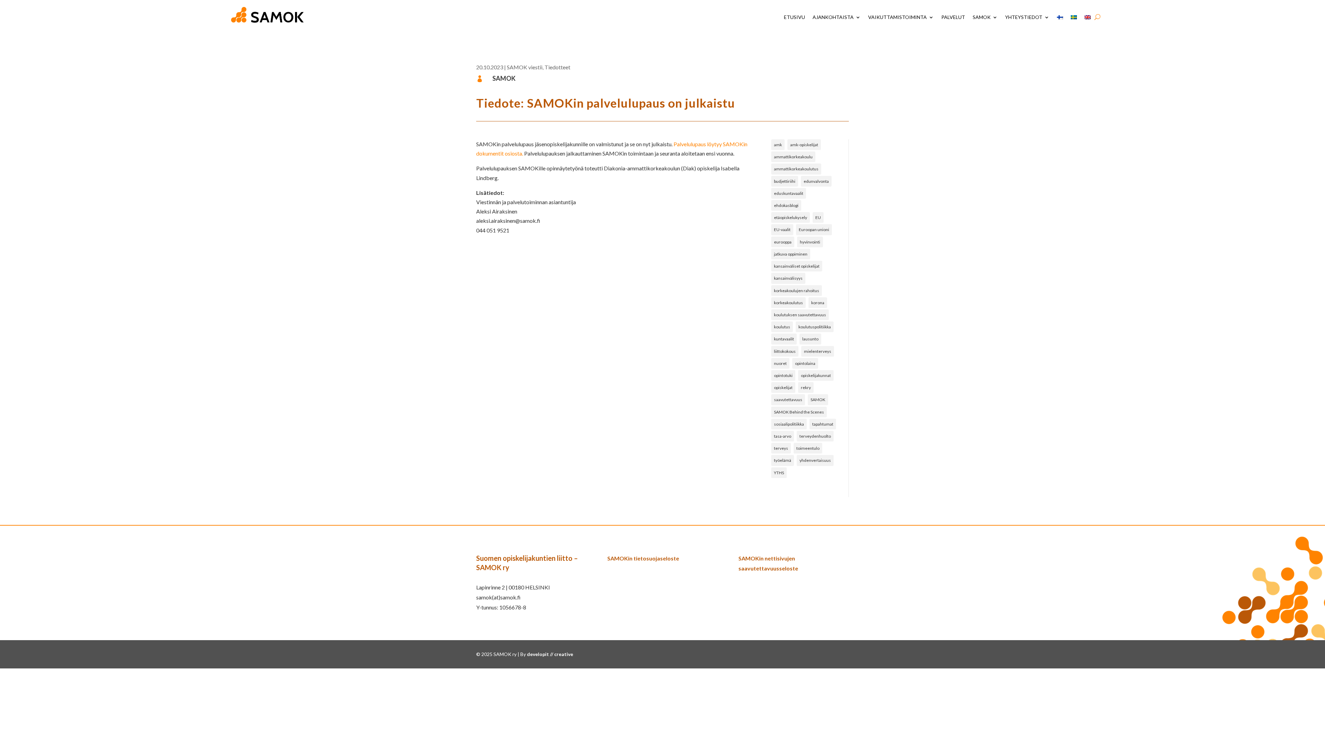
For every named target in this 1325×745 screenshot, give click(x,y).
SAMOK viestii (524, 67)
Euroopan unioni (814, 229)
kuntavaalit (784, 338)
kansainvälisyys (788, 278)
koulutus (782, 326)
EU (818, 217)
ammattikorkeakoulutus (796, 168)
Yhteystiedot (1023, 17)
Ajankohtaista (833, 17)
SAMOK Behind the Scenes (799, 412)
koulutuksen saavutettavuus (800, 314)
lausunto (810, 338)
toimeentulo (807, 448)
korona (817, 302)
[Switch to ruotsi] (1074, 17)
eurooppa (783, 242)
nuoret (780, 363)
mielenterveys (817, 351)
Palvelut (953, 17)
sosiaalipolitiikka (789, 424)
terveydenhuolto (815, 436)
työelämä (782, 460)
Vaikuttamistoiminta (897, 17)
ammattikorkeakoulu (793, 156)
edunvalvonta (816, 181)
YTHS (779, 472)
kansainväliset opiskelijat (796, 266)
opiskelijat (783, 387)
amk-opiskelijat (804, 144)
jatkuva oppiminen (790, 254)
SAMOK (982, 17)
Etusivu (794, 17)
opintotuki (783, 375)
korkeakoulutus (788, 302)
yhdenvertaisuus (815, 460)
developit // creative (550, 654)
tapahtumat (822, 424)
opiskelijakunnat (816, 375)
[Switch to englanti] (1087, 17)
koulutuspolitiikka (814, 326)
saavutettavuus (788, 399)
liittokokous (785, 351)
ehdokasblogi (786, 205)
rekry (806, 387)
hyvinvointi (810, 242)
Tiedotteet (557, 67)
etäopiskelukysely (790, 217)
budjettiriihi (784, 181)
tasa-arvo (782, 436)
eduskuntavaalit (788, 193)
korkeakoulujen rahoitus (796, 290)
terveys (781, 448)
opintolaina (805, 363)
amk (778, 144)
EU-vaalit (782, 229)
